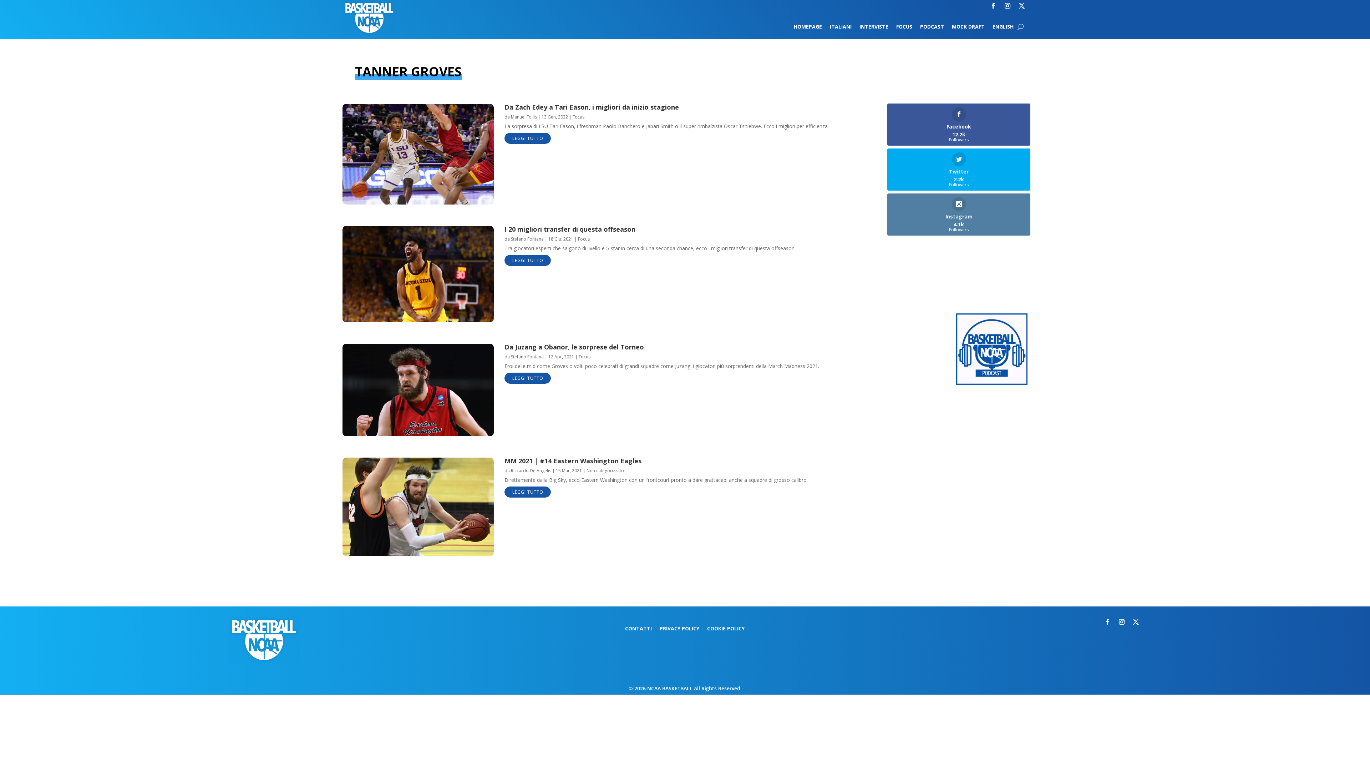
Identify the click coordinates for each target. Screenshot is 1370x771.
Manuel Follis (524, 117)
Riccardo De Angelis (531, 471)
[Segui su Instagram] (1007, 5)
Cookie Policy (726, 629)
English (1003, 27)
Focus (904, 27)
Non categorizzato (605, 471)
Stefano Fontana (527, 239)
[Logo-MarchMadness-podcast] (992, 382)
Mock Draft (968, 27)
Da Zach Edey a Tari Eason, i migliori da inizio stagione (591, 107)
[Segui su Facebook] (993, 5)
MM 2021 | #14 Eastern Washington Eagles (572, 461)
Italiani (841, 27)
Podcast (932, 27)
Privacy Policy (679, 629)
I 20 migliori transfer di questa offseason (569, 229)
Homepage (808, 27)
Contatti (638, 629)
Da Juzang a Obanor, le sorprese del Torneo (574, 347)
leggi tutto (527, 138)
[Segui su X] (1022, 5)
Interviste (873, 27)
